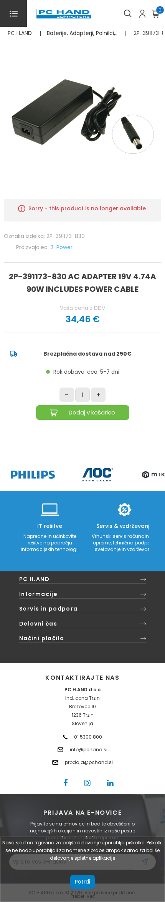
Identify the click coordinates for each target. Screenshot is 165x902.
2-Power (61, 247)
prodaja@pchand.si (89, 762)
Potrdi (82, 881)
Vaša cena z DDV (82, 308)
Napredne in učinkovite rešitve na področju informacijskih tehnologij (50, 543)
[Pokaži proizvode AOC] (98, 474)
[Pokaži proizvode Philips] (33, 475)
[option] (32, 475)
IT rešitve (49, 526)
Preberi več (83, 896)
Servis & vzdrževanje (124, 526)
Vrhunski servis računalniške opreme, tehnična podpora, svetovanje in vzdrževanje (124, 543)
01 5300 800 (88, 737)
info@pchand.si (88, 749)
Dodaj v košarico (92, 412)
